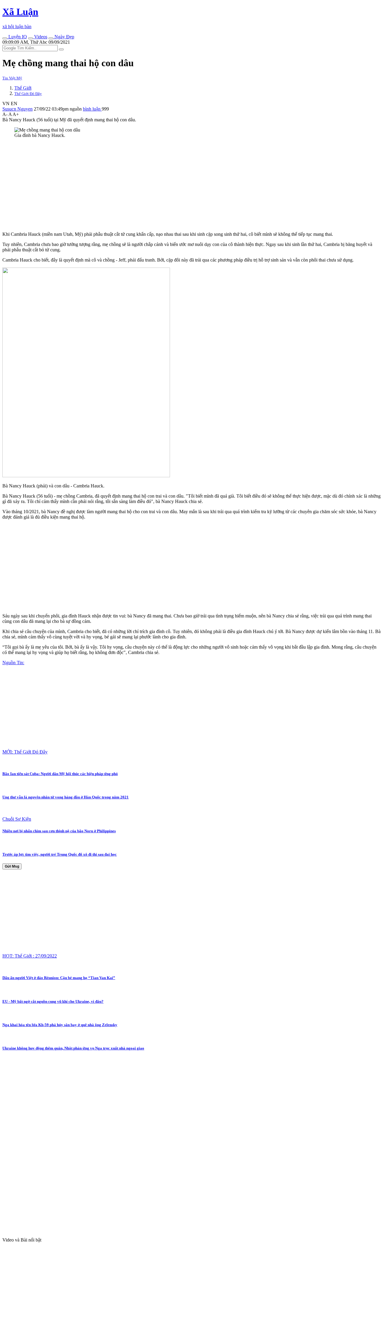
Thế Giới (22, 87)
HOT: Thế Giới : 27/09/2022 (29, 955)
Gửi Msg (12, 866)
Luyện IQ (17, 36)
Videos (40, 36)
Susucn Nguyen (17, 108)
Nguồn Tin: (13, 662)
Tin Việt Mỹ (12, 78)
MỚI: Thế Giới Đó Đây (25, 751)
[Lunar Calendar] (50, 38)
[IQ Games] (4, 38)
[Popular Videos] (30, 38)
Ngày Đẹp (63, 36)
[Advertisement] (181, 185)
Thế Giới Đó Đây (28, 93)
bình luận (92, 108)
